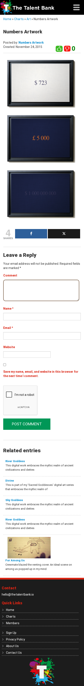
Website (9, 347)
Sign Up (11, 632)
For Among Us (15, 560)
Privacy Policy (15, 639)
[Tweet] (64, 233)
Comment (10, 275)
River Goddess (15, 461)
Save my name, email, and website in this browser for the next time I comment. (40, 374)
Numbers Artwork (31, 42)
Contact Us (14, 652)
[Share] (31, 233)
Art (28, 19)
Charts (19, 19)
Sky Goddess (14, 500)
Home (7, 19)
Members (12, 623)
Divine (9, 480)
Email (8, 328)
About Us (12, 646)
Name (8, 308)
